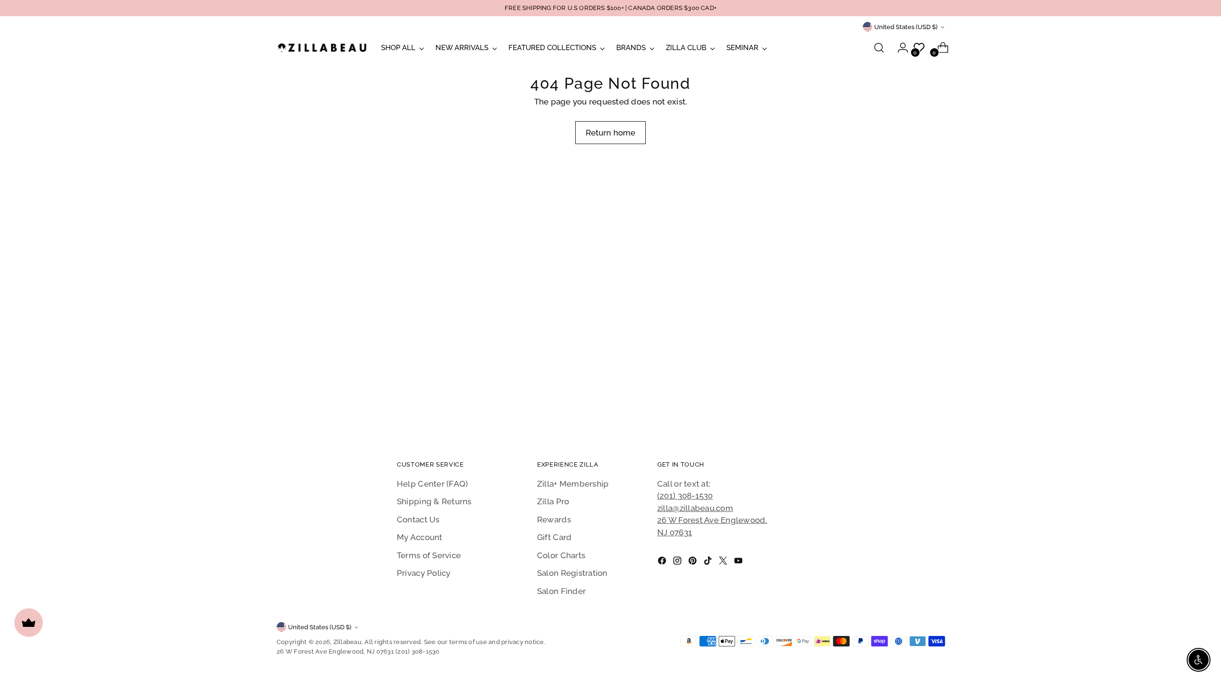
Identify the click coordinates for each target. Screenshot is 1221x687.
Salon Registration (572, 573)
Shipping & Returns (434, 501)
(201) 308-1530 (685, 495)
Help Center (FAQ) (432, 484)
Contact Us (418, 519)
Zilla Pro (553, 501)
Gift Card (554, 537)
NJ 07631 (674, 532)
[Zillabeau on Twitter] (724, 562)
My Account (420, 537)
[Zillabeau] (322, 47)
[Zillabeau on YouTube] (739, 562)
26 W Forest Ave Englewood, (712, 520)
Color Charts (561, 555)
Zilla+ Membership (573, 484)
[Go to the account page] (899, 47)
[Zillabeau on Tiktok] (708, 562)
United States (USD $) (906, 27)
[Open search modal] (879, 47)
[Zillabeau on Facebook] (663, 562)
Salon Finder (561, 591)
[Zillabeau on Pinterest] (693, 562)
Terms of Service (429, 555)
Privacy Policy (424, 573)
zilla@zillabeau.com (695, 508)
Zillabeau (347, 641)
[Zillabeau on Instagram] (678, 562)
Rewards (554, 519)
